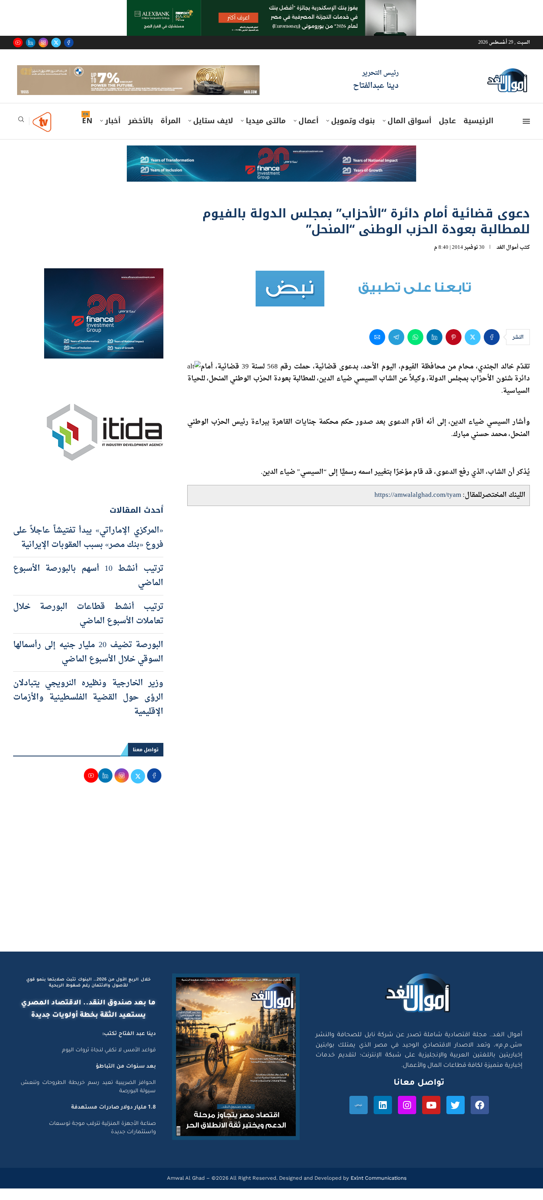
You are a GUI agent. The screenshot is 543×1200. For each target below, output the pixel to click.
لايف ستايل (213, 132)
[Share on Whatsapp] (415, 348)
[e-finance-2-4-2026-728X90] (271, 164)
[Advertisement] (271, 887)
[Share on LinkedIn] (434, 348)
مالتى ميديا (266, 132)
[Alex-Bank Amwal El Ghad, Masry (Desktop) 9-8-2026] (271, 7)
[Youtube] (18, 42)
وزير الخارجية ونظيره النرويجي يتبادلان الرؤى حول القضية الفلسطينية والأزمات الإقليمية (88, 709)
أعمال (308, 132)
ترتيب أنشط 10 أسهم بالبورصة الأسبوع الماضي (88, 587)
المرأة (170, 132)
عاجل (447, 132)
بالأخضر (140, 132)
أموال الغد (507, 259)
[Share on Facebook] (492, 348)
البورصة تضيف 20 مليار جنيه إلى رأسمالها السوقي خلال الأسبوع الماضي (88, 663)
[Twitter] (56, 42)
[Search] (21, 133)
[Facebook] (69, 42)
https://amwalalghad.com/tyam (417, 506)
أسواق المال (409, 132)
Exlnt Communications (378, 1189)
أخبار (112, 132)
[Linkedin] (30, 42)
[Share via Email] (377, 348)
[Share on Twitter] (473, 348)
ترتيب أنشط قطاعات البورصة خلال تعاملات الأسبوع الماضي (88, 625)
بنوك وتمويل (353, 132)
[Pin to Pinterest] (454, 348)
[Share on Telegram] (396, 348)
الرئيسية (478, 132)
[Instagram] (43, 42)
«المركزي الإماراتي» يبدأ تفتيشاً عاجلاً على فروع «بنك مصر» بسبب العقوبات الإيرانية (88, 549)
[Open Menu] (526, 132)
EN (87, 132)
